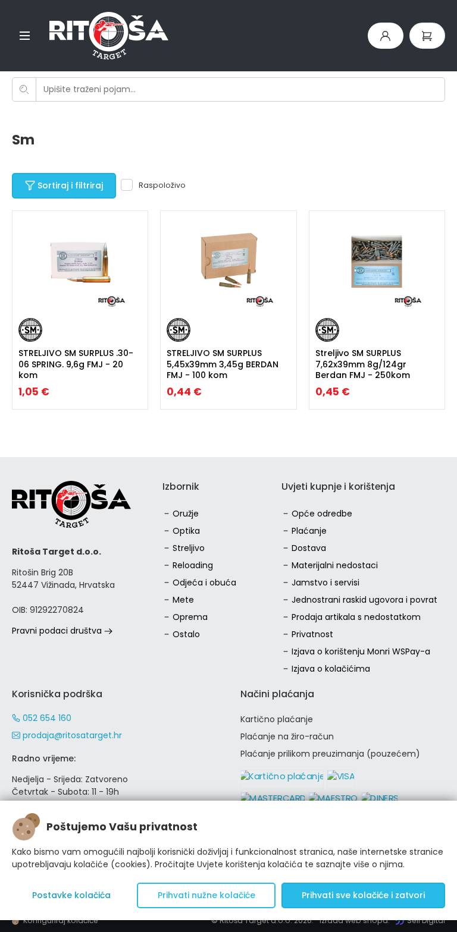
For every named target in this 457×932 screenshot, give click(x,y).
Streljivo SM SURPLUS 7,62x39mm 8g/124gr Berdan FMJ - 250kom (362, 363)
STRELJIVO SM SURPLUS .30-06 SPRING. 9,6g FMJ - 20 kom (75, 363)
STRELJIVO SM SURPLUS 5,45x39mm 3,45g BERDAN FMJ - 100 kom (222, 363)
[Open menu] (24, 35)
